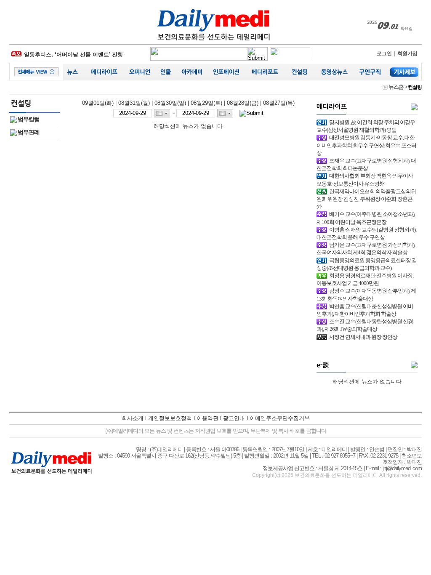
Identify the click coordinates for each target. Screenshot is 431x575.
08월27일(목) (279, 103)
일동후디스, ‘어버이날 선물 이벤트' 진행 (73, 54)
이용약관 (207, 418)
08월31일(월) (134, 103)
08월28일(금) (242, 103)
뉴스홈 (396, 87)
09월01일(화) (98, 103)
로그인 (384, 53)
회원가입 (407, 53)
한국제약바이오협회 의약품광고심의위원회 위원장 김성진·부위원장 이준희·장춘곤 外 (366, 199)
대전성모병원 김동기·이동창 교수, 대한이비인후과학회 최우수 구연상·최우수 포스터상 (366, 145)
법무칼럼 (29, 119)
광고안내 (234, 418)
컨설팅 (415, 87)
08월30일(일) (170, 103)
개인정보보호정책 (170, 418)
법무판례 (29, 132)
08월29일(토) (206, 103)
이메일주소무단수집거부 (280, 418)
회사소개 (133, 418)
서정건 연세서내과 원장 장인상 (363, 337)
